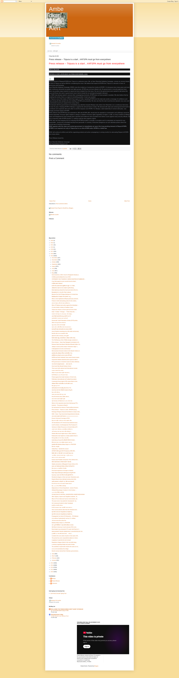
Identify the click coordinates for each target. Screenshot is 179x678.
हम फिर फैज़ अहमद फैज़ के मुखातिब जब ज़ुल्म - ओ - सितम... (63, 285)
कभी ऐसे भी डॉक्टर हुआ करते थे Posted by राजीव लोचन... (64, 451)
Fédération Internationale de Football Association (64, 379)
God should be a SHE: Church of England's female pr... (65, 274)
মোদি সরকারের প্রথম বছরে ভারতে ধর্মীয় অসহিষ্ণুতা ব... (62, 431)
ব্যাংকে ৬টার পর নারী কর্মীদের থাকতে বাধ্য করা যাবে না (61, 327)
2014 (52, 563)
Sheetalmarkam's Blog (57, 614)
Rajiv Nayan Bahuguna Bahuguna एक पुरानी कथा (63, 472)
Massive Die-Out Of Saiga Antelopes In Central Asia (65, 294)
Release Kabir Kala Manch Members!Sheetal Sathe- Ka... (66, 344)
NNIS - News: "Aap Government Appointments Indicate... (66, 414)
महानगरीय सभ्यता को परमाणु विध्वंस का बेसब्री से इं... (62, 511)
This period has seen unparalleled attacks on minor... (65, 538)
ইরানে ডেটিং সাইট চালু (56, 392)
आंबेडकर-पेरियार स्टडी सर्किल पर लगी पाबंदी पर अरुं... (62, 383)
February (54, 558)
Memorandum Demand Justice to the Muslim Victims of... (66, 351)
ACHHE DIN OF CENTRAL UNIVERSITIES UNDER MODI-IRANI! (68, 494)
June (53, 270)
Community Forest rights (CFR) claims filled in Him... (65, 381)
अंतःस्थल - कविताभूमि (52, 51)
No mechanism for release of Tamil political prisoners (65, 407)
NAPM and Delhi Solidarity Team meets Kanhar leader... (66, 357)
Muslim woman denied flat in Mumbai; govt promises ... (65, 551)
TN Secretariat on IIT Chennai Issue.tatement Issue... (65, 422)
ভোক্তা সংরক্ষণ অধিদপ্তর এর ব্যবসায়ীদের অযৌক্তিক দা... (62, 429)
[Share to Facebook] (79, 149)
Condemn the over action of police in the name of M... (65, 535)
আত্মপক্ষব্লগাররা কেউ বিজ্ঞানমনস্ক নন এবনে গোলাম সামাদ (62, 401)
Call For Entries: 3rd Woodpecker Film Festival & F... (65, 425)
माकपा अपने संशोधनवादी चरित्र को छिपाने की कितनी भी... (63, 466)
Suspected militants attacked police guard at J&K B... (65, 359)
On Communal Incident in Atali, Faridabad (62, 503)
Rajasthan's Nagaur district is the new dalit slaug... (64, 542)
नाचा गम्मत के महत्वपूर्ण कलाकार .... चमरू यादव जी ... (62, 364)
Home (89, 201)
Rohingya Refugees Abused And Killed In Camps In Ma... (66, 411)
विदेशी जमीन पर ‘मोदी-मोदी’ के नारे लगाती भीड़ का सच (62, 453)
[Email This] (73, 149)
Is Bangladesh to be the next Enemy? (61, 348)
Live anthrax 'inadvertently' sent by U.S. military (63, 518)
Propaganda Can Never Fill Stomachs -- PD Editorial (65, 516)
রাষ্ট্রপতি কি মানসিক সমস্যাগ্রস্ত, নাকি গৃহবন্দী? (60, 335)
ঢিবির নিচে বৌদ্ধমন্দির (55, 446)
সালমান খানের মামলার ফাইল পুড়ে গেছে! (59, 394)
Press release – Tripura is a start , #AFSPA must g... (64, 409)
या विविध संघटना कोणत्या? (57, 283)
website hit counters (55, 45)
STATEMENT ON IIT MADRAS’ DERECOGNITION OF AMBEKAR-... (68, 279)
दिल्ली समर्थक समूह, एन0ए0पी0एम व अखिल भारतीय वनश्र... (64, 338)
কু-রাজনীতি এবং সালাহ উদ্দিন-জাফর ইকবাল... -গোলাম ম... (62, 533)
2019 (52, 247)
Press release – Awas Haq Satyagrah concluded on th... (66, 342)
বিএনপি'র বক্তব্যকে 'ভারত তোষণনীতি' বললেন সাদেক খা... (62, 507)
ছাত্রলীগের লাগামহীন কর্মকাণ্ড (57, 505)
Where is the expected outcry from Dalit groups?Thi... (65, 403)
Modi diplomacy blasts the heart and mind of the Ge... (65, 290)
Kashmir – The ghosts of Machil (60, 405)
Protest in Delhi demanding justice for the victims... (64, 301)
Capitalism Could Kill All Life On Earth (61, 540)
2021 (52, 245)
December (55, 257)
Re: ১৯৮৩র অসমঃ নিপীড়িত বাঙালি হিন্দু (59, 485)
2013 (52, 565)
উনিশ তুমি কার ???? (56, 385)
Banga (54, 578)
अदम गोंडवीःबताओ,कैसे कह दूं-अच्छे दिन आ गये (61, 316)
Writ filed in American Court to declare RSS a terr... (64, 527)
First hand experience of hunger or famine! (62, 470)
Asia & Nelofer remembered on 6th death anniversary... (65, 331)
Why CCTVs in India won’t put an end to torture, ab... (65, 498)
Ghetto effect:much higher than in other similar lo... (64, 433)
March (53, 556)
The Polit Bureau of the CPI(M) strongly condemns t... (65, 340)
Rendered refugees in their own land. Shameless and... (66, 477)
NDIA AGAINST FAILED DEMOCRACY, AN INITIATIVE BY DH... (67, 531)
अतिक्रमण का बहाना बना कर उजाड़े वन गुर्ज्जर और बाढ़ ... (63, 288)
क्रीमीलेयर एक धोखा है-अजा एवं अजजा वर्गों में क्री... (62, 355)
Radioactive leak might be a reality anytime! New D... (65, 435)
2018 (52, 249)
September (55, 264)
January (54, 560)
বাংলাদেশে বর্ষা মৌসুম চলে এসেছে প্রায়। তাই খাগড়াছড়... (62, 314)
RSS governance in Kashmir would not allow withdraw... (66, 361)
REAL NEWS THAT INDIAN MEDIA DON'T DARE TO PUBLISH (67, 609)
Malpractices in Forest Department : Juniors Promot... (65, 488)
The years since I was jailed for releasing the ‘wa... (64, 501)
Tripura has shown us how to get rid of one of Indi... (64, 309)
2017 (52, 251)
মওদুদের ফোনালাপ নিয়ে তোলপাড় (57, 370)
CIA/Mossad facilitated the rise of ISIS (61, 277)
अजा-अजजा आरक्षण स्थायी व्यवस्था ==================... (65, 416)
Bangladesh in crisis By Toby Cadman (61, 292)
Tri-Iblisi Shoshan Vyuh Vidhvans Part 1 (60, 616)
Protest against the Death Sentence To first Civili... (64, 377)
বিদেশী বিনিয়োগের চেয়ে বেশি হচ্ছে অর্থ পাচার (60, 375)
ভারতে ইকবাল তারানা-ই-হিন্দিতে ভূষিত (58, 398)
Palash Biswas (56, 581)
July (53, 268)
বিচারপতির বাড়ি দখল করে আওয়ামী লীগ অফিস (60, 333)
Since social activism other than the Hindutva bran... (65, 509)
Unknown (54, 583)
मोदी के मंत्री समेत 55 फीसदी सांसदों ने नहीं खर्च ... (62, 461)
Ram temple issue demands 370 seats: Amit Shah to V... (66, 529)
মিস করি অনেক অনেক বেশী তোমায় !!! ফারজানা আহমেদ (62, 483)
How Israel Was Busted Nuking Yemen (61, 366)
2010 (52, 571)
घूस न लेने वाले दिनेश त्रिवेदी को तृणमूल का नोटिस (60, 610)
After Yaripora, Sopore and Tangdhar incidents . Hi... (65, 496)
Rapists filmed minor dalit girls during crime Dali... (64, 479)
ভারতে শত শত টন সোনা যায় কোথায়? (58, 457)
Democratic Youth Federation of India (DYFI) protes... (65, 320)
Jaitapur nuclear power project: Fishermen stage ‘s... (65, 346)
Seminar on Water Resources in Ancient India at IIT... (65, 427)
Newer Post (52, 201)
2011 (52, 569)
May (53, 273)
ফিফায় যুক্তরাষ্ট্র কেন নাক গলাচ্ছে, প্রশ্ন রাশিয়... (60, 438)
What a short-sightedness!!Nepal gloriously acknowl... (65, 298)
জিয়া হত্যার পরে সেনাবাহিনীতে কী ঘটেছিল (59, 468)
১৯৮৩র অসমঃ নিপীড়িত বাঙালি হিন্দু (58, 492)
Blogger (96, 666)
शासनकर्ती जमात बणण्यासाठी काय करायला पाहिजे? (62, 329)
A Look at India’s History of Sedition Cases (62, 307)
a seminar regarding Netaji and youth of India (63, 544)
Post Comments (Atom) (61, 203)
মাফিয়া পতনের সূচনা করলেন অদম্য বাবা (59, 322)
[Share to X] (77, 149)
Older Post (127, 201)
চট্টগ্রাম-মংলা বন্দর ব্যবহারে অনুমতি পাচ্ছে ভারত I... (61, 372)
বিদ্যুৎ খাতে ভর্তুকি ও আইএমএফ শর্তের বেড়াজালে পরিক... (62, 420)
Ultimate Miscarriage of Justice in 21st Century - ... (64, 490)
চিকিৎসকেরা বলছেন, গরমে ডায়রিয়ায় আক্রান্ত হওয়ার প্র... (62, 442)
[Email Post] (70, 148)
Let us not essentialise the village (60, 549)
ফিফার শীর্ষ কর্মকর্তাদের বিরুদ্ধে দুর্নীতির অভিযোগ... (61, 396)
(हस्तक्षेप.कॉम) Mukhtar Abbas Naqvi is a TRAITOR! (64, 444)
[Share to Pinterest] (80, 149)
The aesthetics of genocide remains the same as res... (65, 546)
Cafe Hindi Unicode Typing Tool (58, 593)
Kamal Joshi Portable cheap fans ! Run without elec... (65, 459)
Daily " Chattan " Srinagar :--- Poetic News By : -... (64, 311)
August (54, 266)
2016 (52, 253)
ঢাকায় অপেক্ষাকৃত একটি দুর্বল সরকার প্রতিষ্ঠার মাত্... (61, 303)
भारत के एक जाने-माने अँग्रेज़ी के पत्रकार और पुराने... (62, 390)
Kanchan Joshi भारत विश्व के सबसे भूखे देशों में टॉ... (63, 475)
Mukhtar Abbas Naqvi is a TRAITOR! (61, 522)
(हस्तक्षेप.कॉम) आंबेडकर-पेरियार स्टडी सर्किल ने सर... (62, 353)
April (53, 553)
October (54, 262)
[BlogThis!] (75, 149)
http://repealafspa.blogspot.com (58, 144)
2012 (52, 567)
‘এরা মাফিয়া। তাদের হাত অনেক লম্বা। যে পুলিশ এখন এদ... (62, 455)
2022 (52, 242)
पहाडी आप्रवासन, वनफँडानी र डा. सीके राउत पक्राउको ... (63, 481)
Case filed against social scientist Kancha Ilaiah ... (64, 281)
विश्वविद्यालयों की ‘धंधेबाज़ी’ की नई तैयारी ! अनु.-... (62, 296)
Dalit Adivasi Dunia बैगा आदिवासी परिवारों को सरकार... (64, 440)
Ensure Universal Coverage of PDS (61, 418)
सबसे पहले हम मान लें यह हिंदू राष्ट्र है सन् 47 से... (62, 388)
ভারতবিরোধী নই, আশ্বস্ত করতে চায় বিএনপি (60, 318)
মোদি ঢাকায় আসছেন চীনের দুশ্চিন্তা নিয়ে (59, 520)
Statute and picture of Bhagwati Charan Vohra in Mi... (65, 464)
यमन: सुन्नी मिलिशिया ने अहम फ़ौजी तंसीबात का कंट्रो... (63, 525)
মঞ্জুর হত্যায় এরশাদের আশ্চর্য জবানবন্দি (58, 325)
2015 (52, 255)
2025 (52, 240)
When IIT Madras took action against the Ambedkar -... (65, 305)
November (55, 260)
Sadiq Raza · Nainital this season (60, 448)
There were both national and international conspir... (65, 368)
